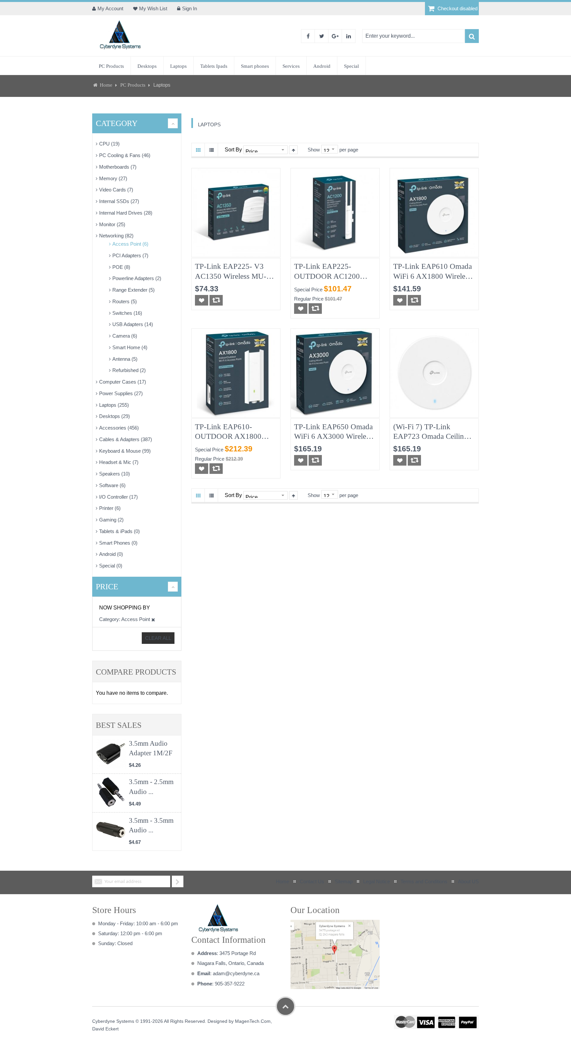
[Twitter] (321, 36)
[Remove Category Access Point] (153, 619)
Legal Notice (376, 881)
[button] (201, 300)
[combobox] (413, 36)
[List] (211, 149)
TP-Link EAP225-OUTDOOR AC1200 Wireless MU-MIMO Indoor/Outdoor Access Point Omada (330, 271)
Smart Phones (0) (118, 543)
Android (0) (111, 554)
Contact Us (312, 881)
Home (106, 85)
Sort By (233, 149)
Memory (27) (113, 178)
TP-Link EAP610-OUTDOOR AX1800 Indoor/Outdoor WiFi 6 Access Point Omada (231, 432)
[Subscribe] (177, 881)
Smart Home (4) (129, 347)
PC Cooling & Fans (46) (124, 155)
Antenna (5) (124, 359)
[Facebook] (308, 36)
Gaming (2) (111, 519)
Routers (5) (124, 301)
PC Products (133, 85)
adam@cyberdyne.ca (236, 973)
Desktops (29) (114, 416)
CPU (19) (109, 143)
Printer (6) (110, 508)
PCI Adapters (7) (130, 255)
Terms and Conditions (423, 881)
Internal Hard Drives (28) (125, 213)
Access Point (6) (130, 244)
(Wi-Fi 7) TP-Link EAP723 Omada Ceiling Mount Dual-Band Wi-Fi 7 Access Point (434, 432)
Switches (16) (127, 313)
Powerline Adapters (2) (136, 278)
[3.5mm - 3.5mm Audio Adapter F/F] (111, 831)
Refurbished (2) (129, 370)
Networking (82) (116, 235)
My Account (110, 8)
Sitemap (344, 881)
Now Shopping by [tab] (124, 607)
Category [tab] (116, 123)
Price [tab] (107, 586)
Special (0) (110, 565)
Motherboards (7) (117, 167)
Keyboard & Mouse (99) (125, 451)
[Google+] (335, 36)
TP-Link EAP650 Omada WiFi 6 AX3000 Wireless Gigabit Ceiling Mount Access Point (333, 432)
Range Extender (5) (133, 290)
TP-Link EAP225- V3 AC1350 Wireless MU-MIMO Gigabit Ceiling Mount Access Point (230, 271)
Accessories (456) (119, 428)
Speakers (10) (114, 474)
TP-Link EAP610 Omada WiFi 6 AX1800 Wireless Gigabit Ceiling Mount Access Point (432, 271)
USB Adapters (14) (132, 324)
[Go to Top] (285, 1006)
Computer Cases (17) (122, 382)
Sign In (189, 8)
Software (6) (112, 485)
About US (468, 881)
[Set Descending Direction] (293, 150)
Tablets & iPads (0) (119, 531)
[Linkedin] (349, 36)
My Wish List (153, 8)
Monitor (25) (112, 224)
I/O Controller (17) (118, 497)
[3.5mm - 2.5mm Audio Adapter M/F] (111, 792)
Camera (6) (124, 336)
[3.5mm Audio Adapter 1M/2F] (111, 754)
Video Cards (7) (116, 189)
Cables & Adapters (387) (125, 439)
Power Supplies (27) (121, 393)
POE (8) (121, 267)
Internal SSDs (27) (119, 201)
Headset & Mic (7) (118, 462)
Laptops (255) (114, 405)
